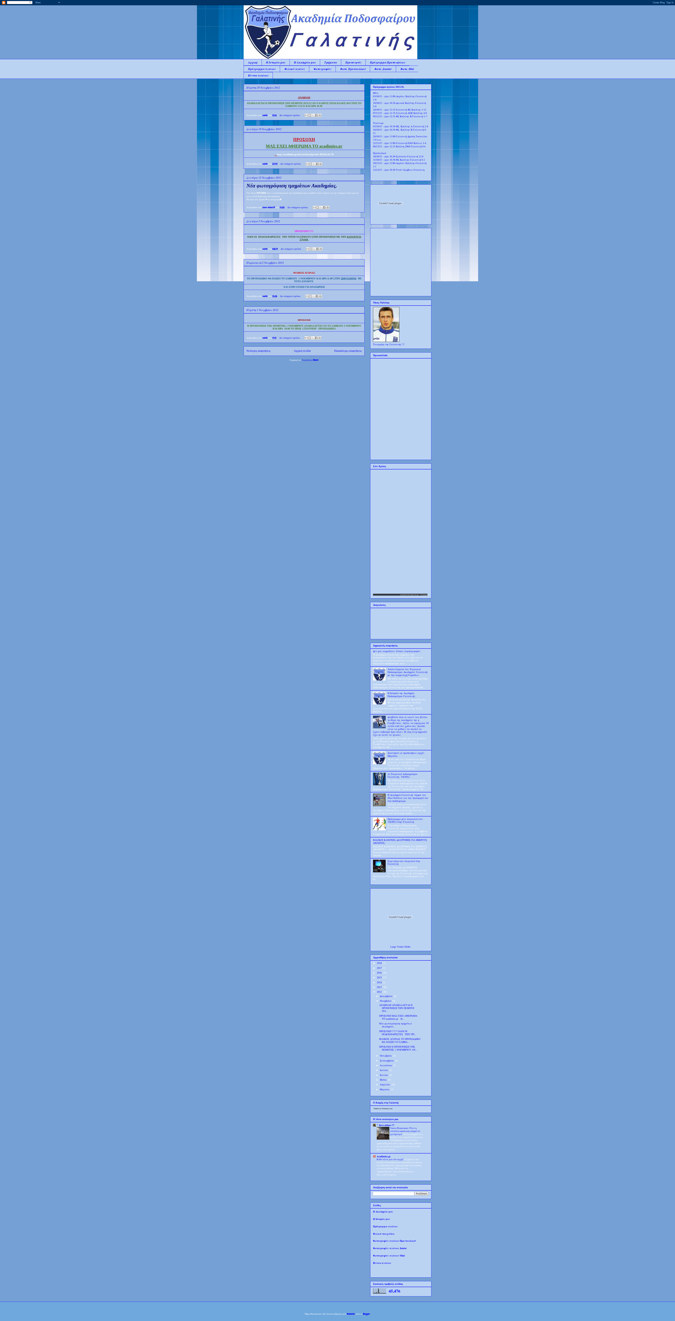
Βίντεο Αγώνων (258, 75)
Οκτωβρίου (386, 1055)
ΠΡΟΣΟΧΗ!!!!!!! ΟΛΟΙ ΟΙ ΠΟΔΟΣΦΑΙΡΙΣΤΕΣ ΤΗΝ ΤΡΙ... (397, 1033)
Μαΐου (384, 1079)
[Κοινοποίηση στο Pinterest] (320, 115)
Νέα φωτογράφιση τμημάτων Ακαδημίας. (291, 186)
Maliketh (351, 1313)
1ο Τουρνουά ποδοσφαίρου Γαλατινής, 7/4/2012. (402, 775)
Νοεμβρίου (386, 1000)
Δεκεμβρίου (386, 996)
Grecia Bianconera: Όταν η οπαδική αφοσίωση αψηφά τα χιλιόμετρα (405, 1131)
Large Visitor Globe (400, 946)
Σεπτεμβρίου (387, 1060)
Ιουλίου (384, 1070)
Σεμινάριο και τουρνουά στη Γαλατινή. (404, 862)
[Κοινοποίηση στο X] (313, 115)
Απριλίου (385, 1084)
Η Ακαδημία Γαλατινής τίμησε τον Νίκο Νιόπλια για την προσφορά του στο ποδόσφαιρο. (408, 798)
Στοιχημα (424, 595)
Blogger (366, 1313)
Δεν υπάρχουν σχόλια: (289, 115)
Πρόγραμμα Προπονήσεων (387, 62)
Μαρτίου (385, 1089)
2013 (379, 987)
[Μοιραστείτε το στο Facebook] (316, 115)
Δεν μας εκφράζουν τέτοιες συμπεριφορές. (397, 651)
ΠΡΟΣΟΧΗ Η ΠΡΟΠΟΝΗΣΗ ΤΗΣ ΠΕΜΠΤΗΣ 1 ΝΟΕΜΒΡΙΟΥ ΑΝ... (398, 1048)
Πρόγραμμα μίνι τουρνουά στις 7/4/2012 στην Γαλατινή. (405, 820)
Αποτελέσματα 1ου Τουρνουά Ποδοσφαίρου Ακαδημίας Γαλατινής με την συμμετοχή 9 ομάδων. (408, 672)
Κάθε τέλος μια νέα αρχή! (390, 1159)
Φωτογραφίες (322, 69)
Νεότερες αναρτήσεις (258, 351)
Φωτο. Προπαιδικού (353, 69)
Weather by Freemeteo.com (383, 1109)
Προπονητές (353, 62)
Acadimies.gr (384, 1156)
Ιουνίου (384, 1075)
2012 (379, 991)
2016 (379, 972)
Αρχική (252, 62)
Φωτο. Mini (407, 69)
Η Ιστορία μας (275, 62)
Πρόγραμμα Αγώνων (262, 69)
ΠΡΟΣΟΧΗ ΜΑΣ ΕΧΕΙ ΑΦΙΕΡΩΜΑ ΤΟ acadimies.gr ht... (398, 1017)
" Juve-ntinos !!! (385, 1125)
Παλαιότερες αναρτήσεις (348, 351)
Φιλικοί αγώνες (294, 69)
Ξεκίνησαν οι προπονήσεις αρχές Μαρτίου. (406, 754)
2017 (379, 968)
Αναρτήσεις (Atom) (310, 359)
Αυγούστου (386, 1065)
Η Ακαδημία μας (305, 62)
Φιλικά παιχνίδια (383, 1234)
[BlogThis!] (309, 115)
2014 (379, 982)
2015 (379, 977)
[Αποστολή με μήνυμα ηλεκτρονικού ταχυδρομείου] (306, 115)
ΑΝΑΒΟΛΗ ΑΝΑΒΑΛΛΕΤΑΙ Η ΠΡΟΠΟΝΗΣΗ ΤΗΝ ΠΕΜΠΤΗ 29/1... (396, 1008)
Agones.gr (414, 595)
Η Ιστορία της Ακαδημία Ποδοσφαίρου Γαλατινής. (402, 694)
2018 (379, 963)
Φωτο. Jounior (383, 69)
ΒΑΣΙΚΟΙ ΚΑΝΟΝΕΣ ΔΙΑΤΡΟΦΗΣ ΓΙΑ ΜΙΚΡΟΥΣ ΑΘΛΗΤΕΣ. (400, 841)
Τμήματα (330, 62)
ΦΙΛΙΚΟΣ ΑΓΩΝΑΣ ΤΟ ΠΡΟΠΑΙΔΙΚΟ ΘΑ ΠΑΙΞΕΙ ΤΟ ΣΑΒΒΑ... (399, 1040)
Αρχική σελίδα (302, 351)
